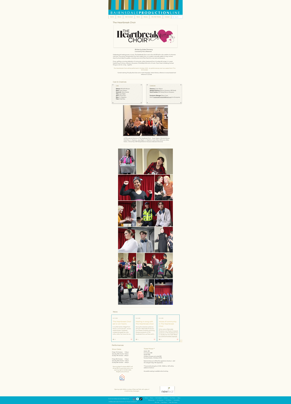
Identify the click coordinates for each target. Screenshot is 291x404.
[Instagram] (134, 399)
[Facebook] (137, 399)
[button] (145, 17)
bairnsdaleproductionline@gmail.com (120, 398)
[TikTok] (141, 399)
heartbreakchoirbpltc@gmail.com (162, 97)
